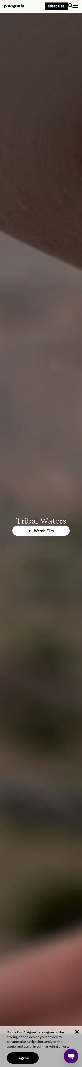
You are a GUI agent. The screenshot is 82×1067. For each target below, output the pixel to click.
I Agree (22, 1057)
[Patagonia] (14, 6)
